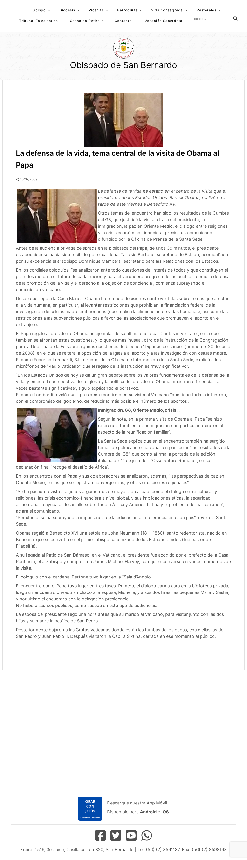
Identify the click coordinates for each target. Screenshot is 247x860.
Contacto (123, 21)
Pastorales (206, 10)
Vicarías (96, 10)
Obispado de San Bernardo (123, 65)
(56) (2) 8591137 (162, 849)
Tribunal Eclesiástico (38, 21)
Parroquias (127, 10)
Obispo (39, 10)
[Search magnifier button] (235, 18)
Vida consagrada (167, 10)
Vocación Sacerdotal (164, 21)
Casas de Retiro (85, 21)
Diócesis (67, 10)
